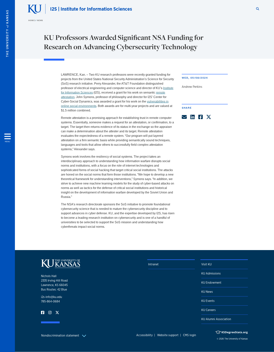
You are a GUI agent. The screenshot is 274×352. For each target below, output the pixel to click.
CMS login (189, 335)
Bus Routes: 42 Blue (54, 289)
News (40, 20)
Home (31, 20)
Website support (168, 335)
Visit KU (206, 264)
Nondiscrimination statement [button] (60, 335)
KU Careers (208, 310)
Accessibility (144, 335)
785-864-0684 (50, 301)
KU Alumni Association (216, 319)
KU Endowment (211, 283)
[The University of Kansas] (60, 266)
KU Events (208, 301)
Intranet (153, 264)
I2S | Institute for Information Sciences (91, 9)
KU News (207, 292)
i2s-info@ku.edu (51, 297)
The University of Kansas (236, 338)
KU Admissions (211, 273)
